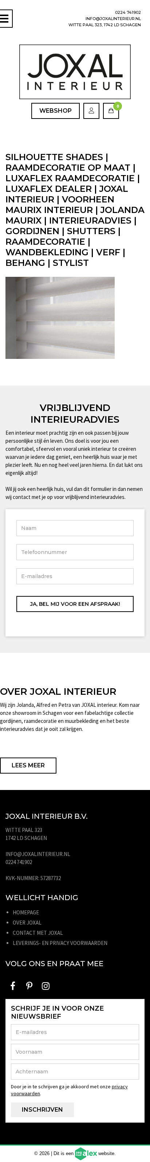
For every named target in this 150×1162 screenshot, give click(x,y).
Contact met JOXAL (38, 932)
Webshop (55, 110)
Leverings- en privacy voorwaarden (60, 943)
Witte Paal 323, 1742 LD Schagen (104, 24)
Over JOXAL (27, 922)
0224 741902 (128, 12)
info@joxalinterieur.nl (113, 18)
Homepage (26, 912)
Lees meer (28, 765)
